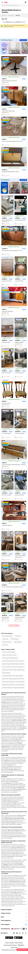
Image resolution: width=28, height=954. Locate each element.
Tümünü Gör (23, 40)
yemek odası (12, 780)
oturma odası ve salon (15, 736)
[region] (14, 48)
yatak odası (17, 757)
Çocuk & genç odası (11, 798)
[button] (2, 2)
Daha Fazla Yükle (14, 625)
